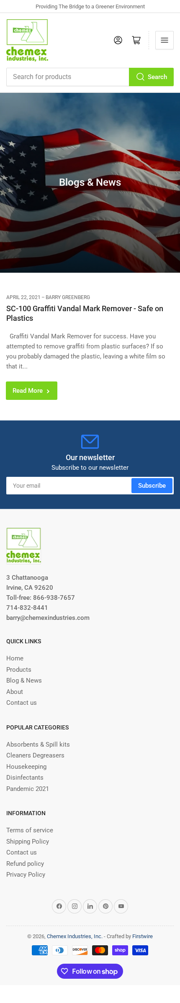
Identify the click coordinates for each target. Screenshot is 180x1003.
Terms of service (29, 830)
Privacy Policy (25, 874)
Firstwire (142, 936)
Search (157, 77)
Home (14, 658)
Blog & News (24, 680)
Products (18, 669)
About (14, 692)
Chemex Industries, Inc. (75, 936)
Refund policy (25, 863)
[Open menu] (164, 40)
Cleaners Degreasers (35, 755)
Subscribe (152, 485)
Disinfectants (25, 777)
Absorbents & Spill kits (38, 744)
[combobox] (90, 77)
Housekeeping (26, 766)
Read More (28, 390)
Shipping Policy (27, 841)
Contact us (21, 702)
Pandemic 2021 (27, 789)
